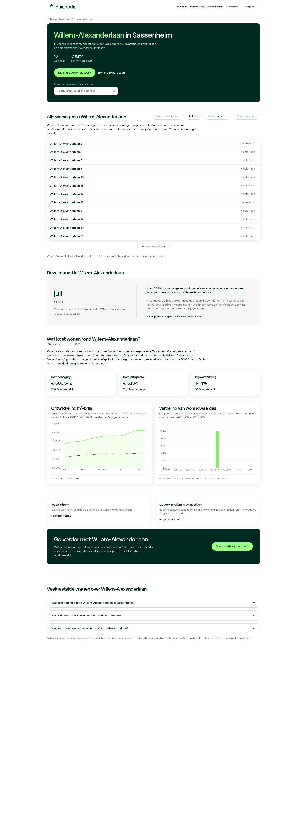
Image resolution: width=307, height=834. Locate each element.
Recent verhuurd (246, 116)
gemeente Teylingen (151, 351)
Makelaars (232, 6)
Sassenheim (64, 19)
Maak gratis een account (74, 72)
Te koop (193, 116)
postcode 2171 (94, 256)
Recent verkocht (217, 116)
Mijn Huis (182, 6)
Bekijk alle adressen (111, 72)
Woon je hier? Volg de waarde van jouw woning (174, 316)
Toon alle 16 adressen (153, 246)
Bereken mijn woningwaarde (206, 6)
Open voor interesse (167, 116)
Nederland (52, 19)
